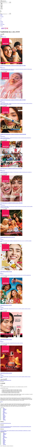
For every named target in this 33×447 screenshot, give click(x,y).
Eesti (3, 410)
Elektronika (16, 426)
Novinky (1, 430)
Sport (23, 426)
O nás (3, 430)
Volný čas (9, 427)
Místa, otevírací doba (3, 36)
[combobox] (5, 2)
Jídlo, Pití (9, 426)
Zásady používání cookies (16, 430)
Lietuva (4, 414)
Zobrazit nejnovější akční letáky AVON (5, 380)
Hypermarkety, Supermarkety (4, 426)
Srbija (3, 418)
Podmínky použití (22, 430)
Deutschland (4, 409)
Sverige (4, 419)
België (4, 408)
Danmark (4, 434)
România (4, 417)
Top (3, 423)
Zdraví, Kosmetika (20, 426)
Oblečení (25, 426)
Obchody (5, 423)
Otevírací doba (9, 423)
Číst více (1, 401)
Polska (4, 441)
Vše (0, 35)
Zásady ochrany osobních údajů (8, 430)
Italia (3, 413)
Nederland (4, 440)
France (4, 411)
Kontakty (5, 431)
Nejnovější (1, 423)
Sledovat (4, 106)
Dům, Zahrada (13, 426)
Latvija (4, 415)
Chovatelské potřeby (5, 427)
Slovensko (4, 444)
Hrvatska (4, 412)
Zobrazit (2, 106)
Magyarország (5, 437)
